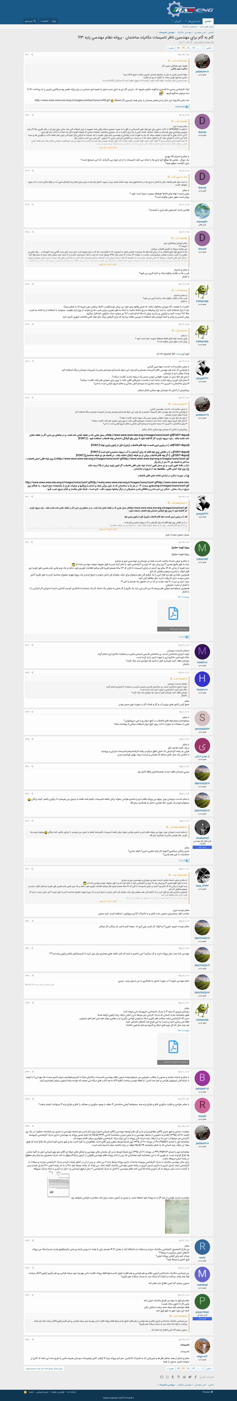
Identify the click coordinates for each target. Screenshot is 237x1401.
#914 (27, 712)
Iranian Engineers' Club (118, 1398)
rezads (202, 1116)
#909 (27, 397)
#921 (27, 948)
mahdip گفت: (180, 121)
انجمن (208, 21)
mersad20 (202, 222)
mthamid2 (202, 559)
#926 (27, 1126)
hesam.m (202, 690)
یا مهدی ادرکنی (202, 756)
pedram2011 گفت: (179, 503)
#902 (27, 115)
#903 (27, 170)
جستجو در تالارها (190, 26)
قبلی (208, 48)
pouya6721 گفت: (179, 404)
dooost (202, 132)
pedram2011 (202, 72)
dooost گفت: (181, 290)
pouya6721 (202, 378)
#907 (27, 324)
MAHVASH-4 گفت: (178, 827)
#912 (27, 645)
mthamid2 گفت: (179, 875)
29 (194, 48)
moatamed (202, 838)
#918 (27, 821)
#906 (27, 284)
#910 (27, 496)
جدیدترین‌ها (194, 21)
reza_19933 (202, 886)
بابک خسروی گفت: (179, 177)
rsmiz (202, 1258)
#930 (27, 1339)
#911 (27, 542)
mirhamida (202, 301)
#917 (27, 793)
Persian (207, 1392)
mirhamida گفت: (179, 61)
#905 (27, 232)
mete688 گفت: (180, 679)
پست (178, 354)
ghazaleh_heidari (202, 42)
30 (188, 48)
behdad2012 (202, 1089)
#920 (27, 921)
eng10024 (202, 1357)
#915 (27, 739)
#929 (27, 1295)
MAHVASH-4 (202, 784)
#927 (27, 1240)
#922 (27, 975)
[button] (185, 21)
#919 (27, 869)
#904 (27, 204)
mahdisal (202, 1285)
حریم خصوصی (42, 1392)
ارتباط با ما (71, 1392)
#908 (27, 361)
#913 (27, 672)
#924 (27, 1071)
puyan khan (202, 1312)
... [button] (198, 48)
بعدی (171, 48)
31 (184, 48)
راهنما (31, 1392)
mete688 (202, 662)
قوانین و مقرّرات (57, 1392)
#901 (27, 54)
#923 (27, 1003)
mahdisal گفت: (180, 1316)
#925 (27, 1099)
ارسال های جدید (207, 26)
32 (178, 48)
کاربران (177, 21)
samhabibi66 (202, 729)
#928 (27, 1268)
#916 (27, 766)
